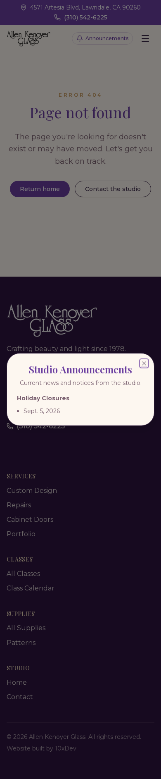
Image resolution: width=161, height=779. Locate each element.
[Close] (144, 363)
